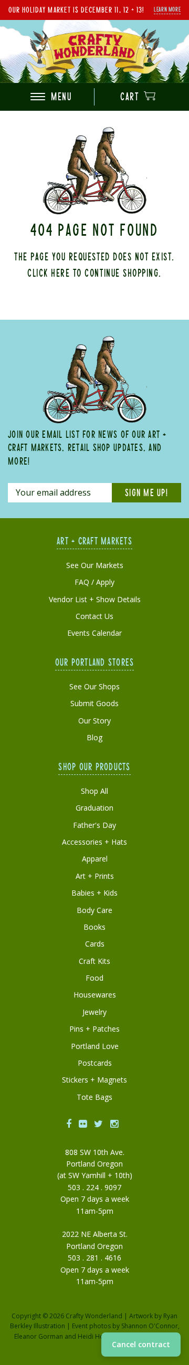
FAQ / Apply (94, 582)
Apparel (95, 859)
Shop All (94, 791)
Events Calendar (94, 633)
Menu (60, 96)
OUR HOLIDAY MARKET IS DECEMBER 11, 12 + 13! (76, 9)
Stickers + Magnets (94, 1080)
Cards (94, 944)
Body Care (94, 910)
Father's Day (94, 825)
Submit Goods (94, 703)
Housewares (95, 995)
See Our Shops (94, 686)
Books (94, 927)
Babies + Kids (94, 893)
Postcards (95, 1063)
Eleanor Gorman (38, 1336)
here (60, 272)
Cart (131, 96)
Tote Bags (94, 1097)
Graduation (94, 808)
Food (94, 978)
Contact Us (94, 616)
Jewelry (94, 1012)
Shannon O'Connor (149, 1325)
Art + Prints (95, 876)
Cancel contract (141, 1344)
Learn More (167, 9)
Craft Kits (94, 961)
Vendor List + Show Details (95, 599)
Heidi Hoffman (99, 1336)
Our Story (94, 721)
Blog (94, 737)
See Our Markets (94, 565)
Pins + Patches (94, 1029)
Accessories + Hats (94, 842)
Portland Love (95, 1046)
